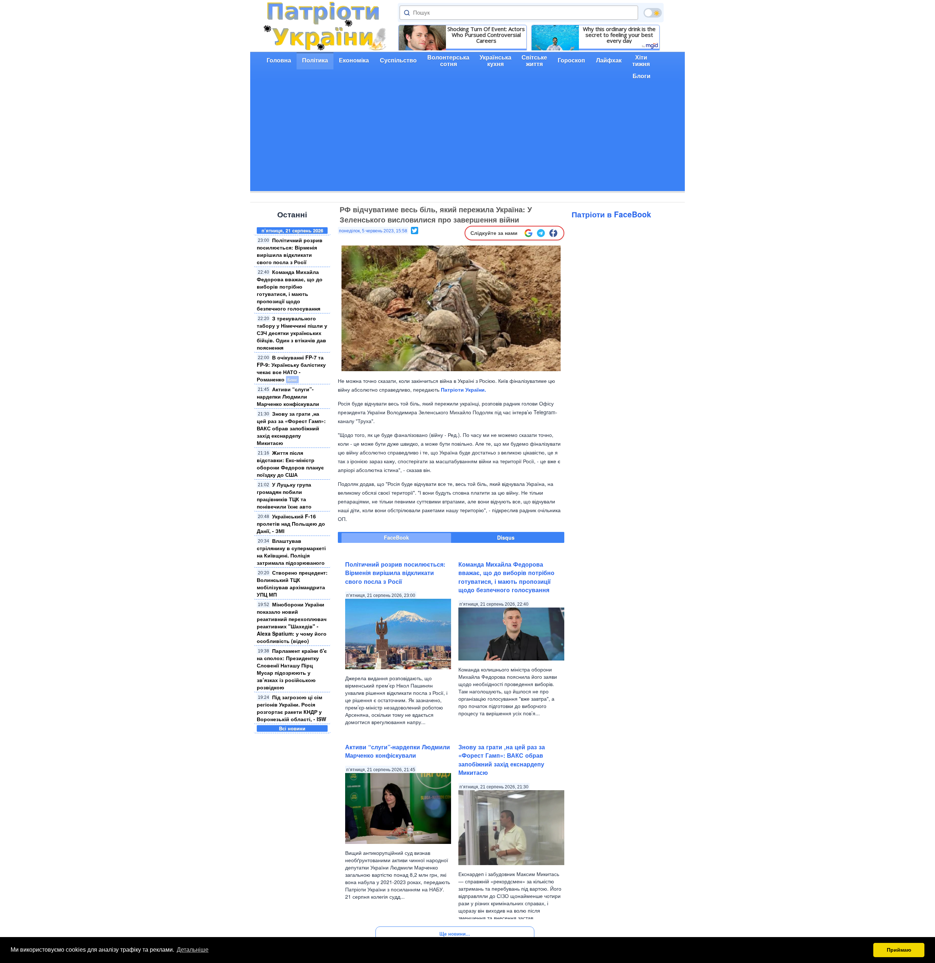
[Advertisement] (467, 140)
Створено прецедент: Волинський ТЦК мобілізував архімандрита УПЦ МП (292, 583)
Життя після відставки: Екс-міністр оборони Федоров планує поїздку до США (290, 463)
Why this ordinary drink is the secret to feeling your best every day (619, 34)
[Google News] (528, 233)
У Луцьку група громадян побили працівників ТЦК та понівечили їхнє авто (284, 495)
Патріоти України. (463, 389)
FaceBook (396, 537)
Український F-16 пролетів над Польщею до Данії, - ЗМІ (291, 523)
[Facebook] (553, 233)
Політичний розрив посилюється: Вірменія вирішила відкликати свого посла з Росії (290, 251)
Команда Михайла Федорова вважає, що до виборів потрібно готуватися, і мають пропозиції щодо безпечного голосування (290, 290)
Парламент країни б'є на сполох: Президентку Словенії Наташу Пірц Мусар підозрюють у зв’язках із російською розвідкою (292, 669)
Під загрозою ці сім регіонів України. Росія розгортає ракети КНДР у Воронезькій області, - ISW (291, 708)
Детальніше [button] (193, 950)
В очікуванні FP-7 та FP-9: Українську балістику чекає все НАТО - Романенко (291, 368)
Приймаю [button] (899, 950)
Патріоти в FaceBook (611, 214)
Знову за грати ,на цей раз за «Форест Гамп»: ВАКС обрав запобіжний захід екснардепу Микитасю (291, 428)
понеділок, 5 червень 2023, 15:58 (373, 230)
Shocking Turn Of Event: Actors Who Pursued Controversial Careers (486, 34)
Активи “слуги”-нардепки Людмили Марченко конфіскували (288, 396)
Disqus (506, 537)
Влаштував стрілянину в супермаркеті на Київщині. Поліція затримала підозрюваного (291, 551)
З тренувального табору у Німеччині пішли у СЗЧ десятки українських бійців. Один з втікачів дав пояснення (292, 333)
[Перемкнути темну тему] (653, 13)
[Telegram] (541, 233)
